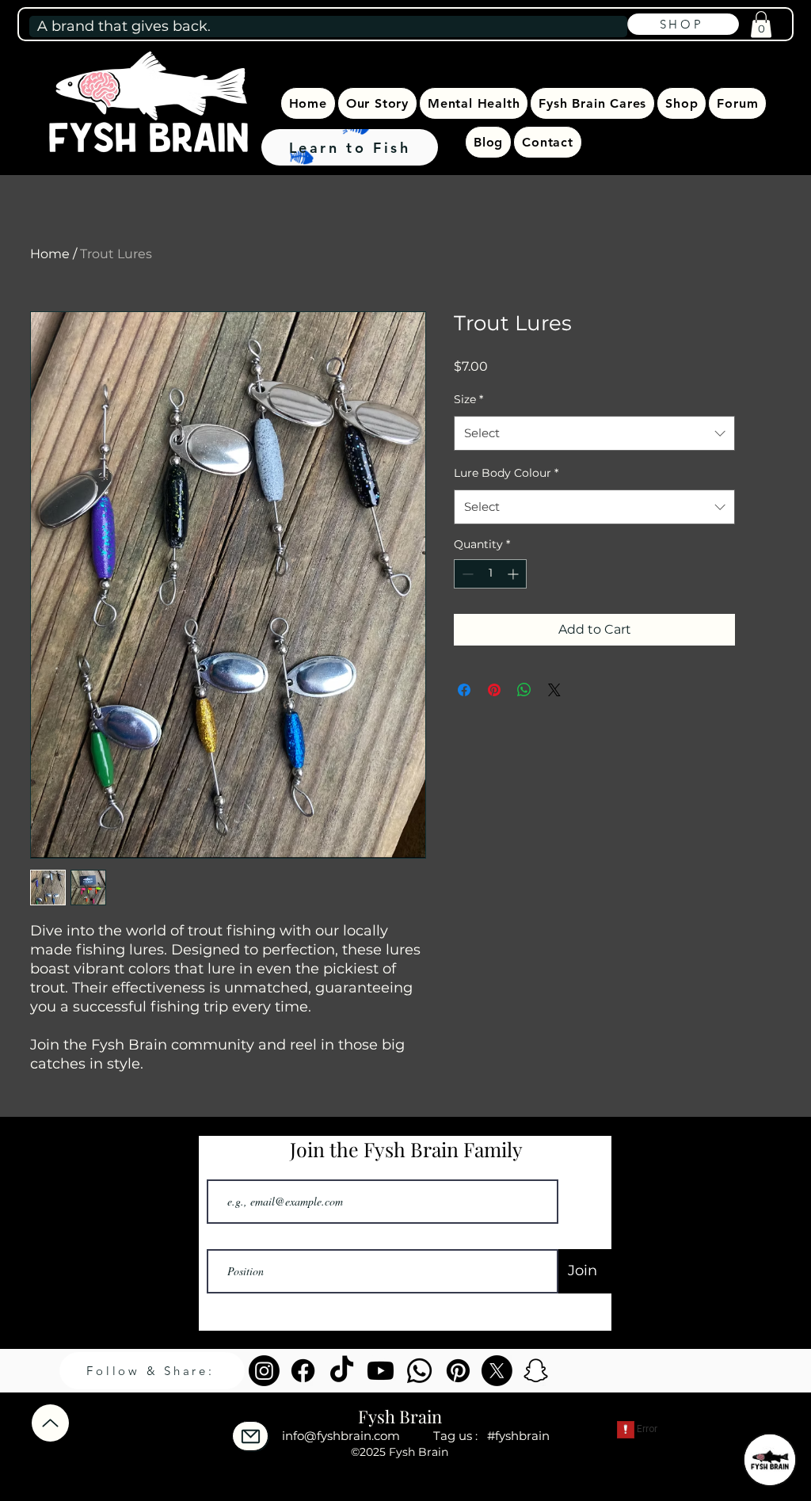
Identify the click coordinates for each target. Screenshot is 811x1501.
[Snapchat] (535, 1370)
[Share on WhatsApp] (524, 689)
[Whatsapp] (419, 1370)
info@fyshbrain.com (341, 1435)
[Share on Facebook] (464, 689)
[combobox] (594, 433)
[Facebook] (302, 1370)
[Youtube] (380, 1370)
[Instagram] (264, 1370)
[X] (497, 1370)
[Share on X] (554, 689)
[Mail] (250, 1436)
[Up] (50, 1423)
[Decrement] (466, 574)
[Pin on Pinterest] (494, 689)
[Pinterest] (458, 1370)
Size (468, 399)
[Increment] (514, 574)
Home (50, 253)
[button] (761, 24)
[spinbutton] (490, 574)
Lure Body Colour (506, 473)
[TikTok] (341, 1370)
